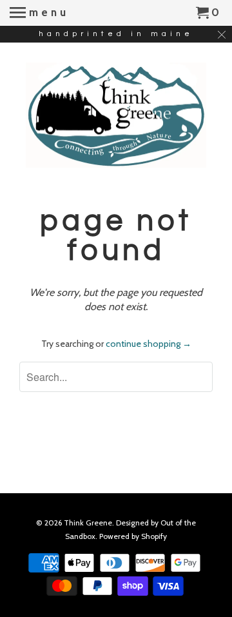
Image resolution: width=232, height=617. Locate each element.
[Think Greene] (116, 115)
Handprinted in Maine (116, 34)
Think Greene (88, 522)
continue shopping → (148, 343)
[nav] (39, 13)
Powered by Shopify (133, 536)
